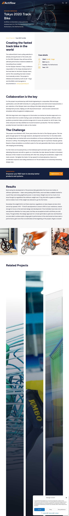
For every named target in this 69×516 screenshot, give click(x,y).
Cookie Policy (45, 513)
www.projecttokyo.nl (22, 83)
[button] (66, 497)
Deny (50, 509)
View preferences (62, 509)
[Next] (58, 241)
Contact (56, 513)
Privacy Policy (51, 513)
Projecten (12, 38)
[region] (34, 241)
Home (7, 38)
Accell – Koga (50, 59)
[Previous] (10, 241)
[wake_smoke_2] (34, 241)
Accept (39, 509)
